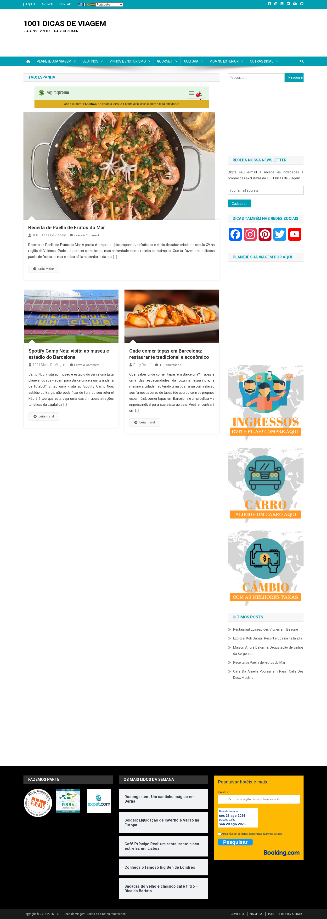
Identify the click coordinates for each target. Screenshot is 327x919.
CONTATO (66, 4)
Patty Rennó (142, 365)
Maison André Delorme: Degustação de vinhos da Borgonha (268, 650)
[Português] (89, 4)
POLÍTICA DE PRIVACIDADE (286, 914)
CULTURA (191, 61)
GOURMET (165, 61)
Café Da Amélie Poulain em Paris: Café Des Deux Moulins (268, 674)
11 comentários (170, 365)
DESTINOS (90, 61)
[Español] (93, 4)
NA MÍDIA (256, 914)
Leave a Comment (86, 235)
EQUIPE (31, 4)
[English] (80, 4)
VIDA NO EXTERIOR (224, 61)
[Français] (85, 4)
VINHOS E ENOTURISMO (128, 61)
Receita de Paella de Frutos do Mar (66, 227)
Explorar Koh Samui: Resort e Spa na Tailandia (267, 638)
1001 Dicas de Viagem (49, 235)
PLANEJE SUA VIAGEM (54, 61)
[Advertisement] (266, 119)
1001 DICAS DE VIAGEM (64, 23)
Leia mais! (46, 269)
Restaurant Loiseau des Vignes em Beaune (265, 629)
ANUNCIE (48, 4)
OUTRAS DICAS (262, 61)
